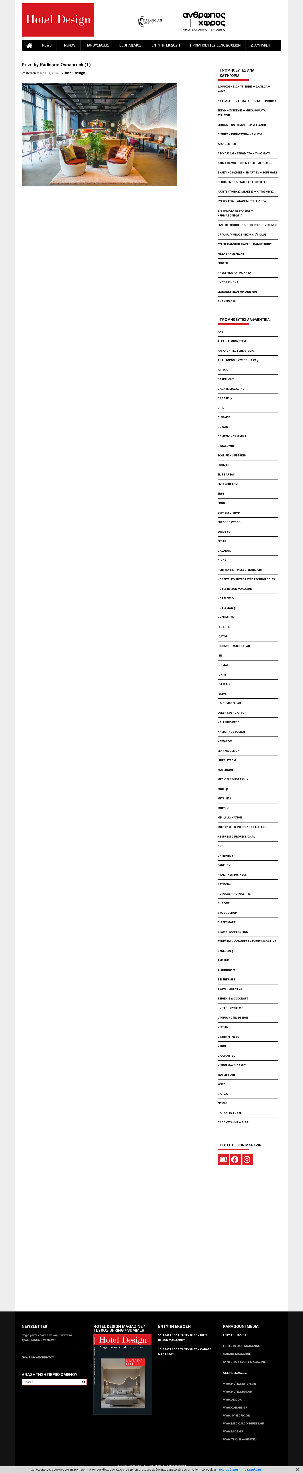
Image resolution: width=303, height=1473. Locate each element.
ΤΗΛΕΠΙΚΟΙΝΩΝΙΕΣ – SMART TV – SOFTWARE (247, 172)
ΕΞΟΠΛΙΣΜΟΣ (130, 45)
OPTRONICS (226, 855)
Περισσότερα (228, 1469)
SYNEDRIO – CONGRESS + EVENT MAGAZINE (247, 941)
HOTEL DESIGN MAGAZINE (235, 588)
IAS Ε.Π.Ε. (224, 627)
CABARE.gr (225, 398)
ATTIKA (223, 369)
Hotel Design (74, 73)
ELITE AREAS (226, 474)
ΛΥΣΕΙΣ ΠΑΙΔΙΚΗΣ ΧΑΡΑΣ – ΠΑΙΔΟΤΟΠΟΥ (245, 244)
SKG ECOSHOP (227, 912)
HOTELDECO (226, 598)
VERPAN (223, 1027)
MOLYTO (223, 808)
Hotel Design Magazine (241, 1346)
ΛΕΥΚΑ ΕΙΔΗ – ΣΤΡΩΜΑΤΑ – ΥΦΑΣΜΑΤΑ (244, 153)
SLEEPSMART (227, 922)
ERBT (221, 493)
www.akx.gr (232, 1399)
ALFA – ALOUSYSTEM (232, 341)
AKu (220, 331)
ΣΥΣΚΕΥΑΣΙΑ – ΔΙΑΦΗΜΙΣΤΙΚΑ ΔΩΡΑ (242, 201)
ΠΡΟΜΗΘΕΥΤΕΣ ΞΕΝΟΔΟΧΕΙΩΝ (215, 45)
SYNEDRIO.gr (226, 951)
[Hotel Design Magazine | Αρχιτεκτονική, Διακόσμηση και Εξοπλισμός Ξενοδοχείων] (29, 45)
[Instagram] (247, 1159)
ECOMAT (223, 465)
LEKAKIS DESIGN (229, 750)
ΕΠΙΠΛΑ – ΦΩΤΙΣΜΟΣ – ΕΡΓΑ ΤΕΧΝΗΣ (242, 125)
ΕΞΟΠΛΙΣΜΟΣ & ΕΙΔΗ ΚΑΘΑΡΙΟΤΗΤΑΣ (242, 182)
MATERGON (225, 770)
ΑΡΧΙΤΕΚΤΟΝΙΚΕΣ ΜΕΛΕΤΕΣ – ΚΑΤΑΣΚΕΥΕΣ (246, 191)
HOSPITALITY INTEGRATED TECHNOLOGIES (246, 579)
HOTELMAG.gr (227, 608)
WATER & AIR (226, 1074)
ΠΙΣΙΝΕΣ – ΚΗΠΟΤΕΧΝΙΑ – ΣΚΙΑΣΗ (240, 134)
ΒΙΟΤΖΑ (223, 1093)
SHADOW (224, 903)
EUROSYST (225, 531)
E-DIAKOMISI (226, 446)
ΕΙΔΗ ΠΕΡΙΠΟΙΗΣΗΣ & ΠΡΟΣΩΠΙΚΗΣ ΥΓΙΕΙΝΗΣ (247, 225)
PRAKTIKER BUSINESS (232, 874)
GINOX (222, 560)
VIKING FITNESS (228, 1036)
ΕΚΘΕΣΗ (223, 263)
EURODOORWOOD (229, 522)
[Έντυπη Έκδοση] (223, 1159)
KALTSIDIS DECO (229, 722)
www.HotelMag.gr (237, 1391)
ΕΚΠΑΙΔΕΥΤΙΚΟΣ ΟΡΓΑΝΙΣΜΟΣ (238, 291)
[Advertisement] (102, 214)
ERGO (221, 503)
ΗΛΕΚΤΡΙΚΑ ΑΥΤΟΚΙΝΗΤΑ (234, 272)
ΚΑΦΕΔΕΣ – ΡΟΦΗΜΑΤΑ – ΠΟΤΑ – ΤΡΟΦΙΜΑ (247, 101)
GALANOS (224, 550)
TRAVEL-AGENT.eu (230, 989)
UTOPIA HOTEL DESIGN (233, 1017)
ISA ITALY (224, 684)
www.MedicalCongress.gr (243, 1423)
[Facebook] (235, 1159)
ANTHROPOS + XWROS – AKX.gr (239, 360)
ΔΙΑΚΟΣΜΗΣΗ (227, 144)
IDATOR (223, 636)
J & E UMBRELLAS (229, 703)
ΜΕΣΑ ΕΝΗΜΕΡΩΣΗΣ (231, 253)
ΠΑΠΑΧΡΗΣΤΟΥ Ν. (230, 1112)
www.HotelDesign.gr (239, 1383)
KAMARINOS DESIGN (231, 731)
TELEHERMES (226, 979)
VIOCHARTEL (226, 1055)
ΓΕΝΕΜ (222, 1103)
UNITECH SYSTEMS (230, 1008)
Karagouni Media (129, 1466)
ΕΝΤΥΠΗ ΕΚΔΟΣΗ (166, 45)
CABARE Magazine (237, 1354)
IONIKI (222, 674)
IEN (220, 655)
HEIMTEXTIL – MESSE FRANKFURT (240, 569)
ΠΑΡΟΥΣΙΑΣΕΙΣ (97, 45)
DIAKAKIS (224, 417)
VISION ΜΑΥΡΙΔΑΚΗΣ (232, 1065)
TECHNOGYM (226, 970)
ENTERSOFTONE (228, 484)
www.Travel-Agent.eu (240, 1439)
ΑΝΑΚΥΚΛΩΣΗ (227, 301)
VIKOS (222, 1046)
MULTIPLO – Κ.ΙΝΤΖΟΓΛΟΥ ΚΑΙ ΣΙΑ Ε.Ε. (243, 827)
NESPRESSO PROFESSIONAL (236, 836)
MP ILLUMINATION (230, 817)
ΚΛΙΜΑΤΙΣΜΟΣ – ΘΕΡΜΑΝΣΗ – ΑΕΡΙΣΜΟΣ (245, 163)
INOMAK (223, 665)
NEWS (47, 45)
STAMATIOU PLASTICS (233, 931)
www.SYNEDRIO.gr (236, 1415)
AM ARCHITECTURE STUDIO (236, 350)
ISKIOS (222, 693)
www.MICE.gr (233, 1431)
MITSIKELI (224, 798)
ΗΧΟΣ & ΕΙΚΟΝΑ (228, 282)
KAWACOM (225, 741)
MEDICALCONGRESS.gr (233, 779)
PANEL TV (224, 865)
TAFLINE (223, 960)
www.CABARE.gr (235, 1407)
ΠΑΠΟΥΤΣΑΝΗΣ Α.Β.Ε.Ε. (233, 1122)
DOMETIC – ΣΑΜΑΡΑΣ (232, 436)
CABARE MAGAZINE (231, 388)
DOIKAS (223, 427)
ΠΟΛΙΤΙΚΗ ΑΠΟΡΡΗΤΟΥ (38, 1357)
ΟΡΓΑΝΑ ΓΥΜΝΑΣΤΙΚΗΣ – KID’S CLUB (242, 234)
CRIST (222, 407)
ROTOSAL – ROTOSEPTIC (234, 893)
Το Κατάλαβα (252, 1469)
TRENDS (68, 45)
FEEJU (222, 541)
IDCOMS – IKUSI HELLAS (234, 646)
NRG (220, 846)
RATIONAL (224, 884)
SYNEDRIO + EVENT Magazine (244, 1362)
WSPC (222, 1084)
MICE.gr (223, 789)
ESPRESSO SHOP (229, 512)
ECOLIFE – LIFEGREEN (232, 455)
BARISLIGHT (226, 379)
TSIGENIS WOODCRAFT (233, 998)
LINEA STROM (227, 760)
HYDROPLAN (226, 617)
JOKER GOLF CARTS (231, 712)
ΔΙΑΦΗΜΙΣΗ (260, 45)
